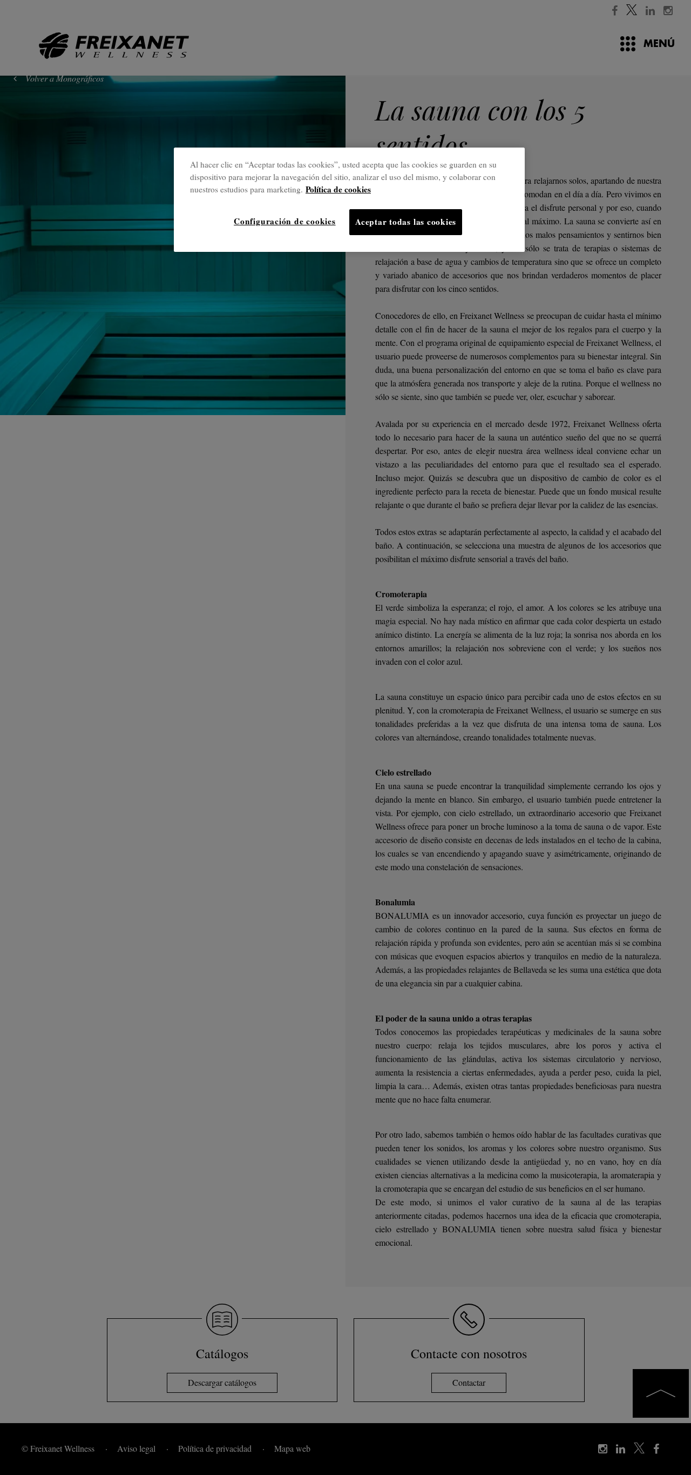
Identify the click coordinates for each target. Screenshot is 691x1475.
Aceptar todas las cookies (405, 222)
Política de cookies (338, 189)
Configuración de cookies (284, 221)
